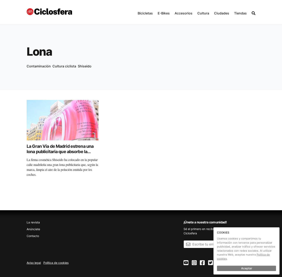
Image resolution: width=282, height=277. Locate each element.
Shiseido (84, 66)
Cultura (203, 13)
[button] (145, 12)
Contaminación (39, 66)
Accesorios (183, 13)
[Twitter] (210, 262)
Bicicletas (145, 13)
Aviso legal (34, 262)
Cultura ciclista (64, 66)
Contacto (33, 236)
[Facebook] (202, 262)
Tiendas (240, 13)
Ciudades (221, 13)
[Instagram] (194, 262)
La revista (33, 222)
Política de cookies (56, 262)
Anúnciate (33, 229)
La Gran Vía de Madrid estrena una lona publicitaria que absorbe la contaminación (60, 152)
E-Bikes (164, 13)
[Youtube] (186, 262)
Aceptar (246, 268)
